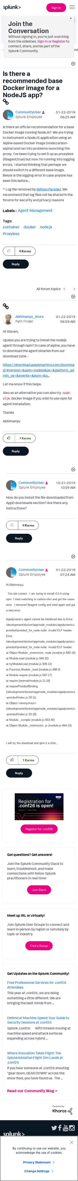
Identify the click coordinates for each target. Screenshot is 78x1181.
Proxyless (11, 233)
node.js (46, 227)
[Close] (71, 1142)
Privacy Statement (36, 1162)
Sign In (56, 7)
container (11, 227)
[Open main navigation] (72, 7)
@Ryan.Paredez (48, 189)
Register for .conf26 (39, 829)
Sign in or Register (51, 41)
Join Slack (39, 890)
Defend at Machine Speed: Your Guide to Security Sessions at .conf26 (38, 1020)
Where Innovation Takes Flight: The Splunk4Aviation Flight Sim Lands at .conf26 (35, 1057)
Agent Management (35, 210)
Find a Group (39, 945)
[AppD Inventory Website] (73, 288)
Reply (16, 264)
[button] (72, 64)
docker (30, 227)
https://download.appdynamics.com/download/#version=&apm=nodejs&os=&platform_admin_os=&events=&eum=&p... (39, 370)
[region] (39, 1158)
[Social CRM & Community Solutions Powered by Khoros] (62, 1109)
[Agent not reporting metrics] (65, 288)
